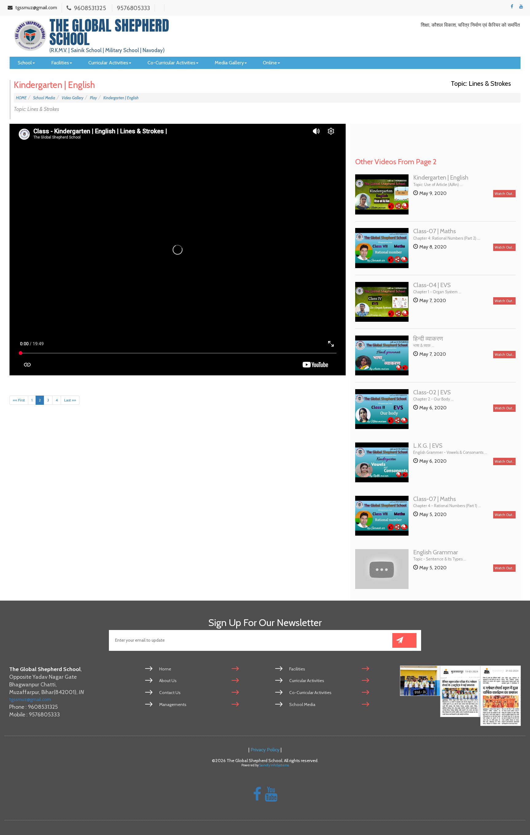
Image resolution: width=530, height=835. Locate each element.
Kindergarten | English (121, 98)
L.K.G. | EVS (427, 445)
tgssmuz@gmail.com (30, 699)
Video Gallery (72, 98)
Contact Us (170, 692)
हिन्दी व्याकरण (428, 339)
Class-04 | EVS (432, 285)
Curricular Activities (306, 680)
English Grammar (435, 552)
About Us (168, 680)
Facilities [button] (60, 63)
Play (93, 98)
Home (165, 669)
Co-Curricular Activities (310, 692)
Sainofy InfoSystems (274, 765)
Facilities (297, 669)
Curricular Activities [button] (108, 63)
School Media (44, 98)
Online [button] (270, 63)
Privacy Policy (265, 749)
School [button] (25, 63)
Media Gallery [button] (229, 63)
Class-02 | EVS (432, 392)
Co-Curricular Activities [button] (171, 63)
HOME (21, 98)
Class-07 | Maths (434, 231)
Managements (172, 704)
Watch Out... (504, 194)
